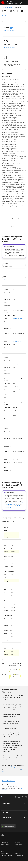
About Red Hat (4, 839)
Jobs (16, 839)
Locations (17, 840)
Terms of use (17, 853)
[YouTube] (19, 797)
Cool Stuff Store (18, 844)
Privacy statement (5, 853)
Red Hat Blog (17, 842)
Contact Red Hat (4, 842)
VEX (3, 15)
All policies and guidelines (6, 855)
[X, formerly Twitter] (26, 797)
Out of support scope (17, 318)
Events (2, 840)
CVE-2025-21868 (18, 7)
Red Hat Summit (4, 846)
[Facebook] (22, 797)
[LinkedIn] (16, 797)
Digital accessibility (19, 855)
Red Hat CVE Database (7, 7)
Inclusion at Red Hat (5, 844)
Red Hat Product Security (8, 780)
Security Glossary (10, 767)
